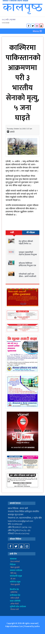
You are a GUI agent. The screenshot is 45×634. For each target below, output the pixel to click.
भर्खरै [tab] (12, 232)
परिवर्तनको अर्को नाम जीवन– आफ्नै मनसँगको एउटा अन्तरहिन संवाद (27, 276)
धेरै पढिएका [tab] (30, 232)
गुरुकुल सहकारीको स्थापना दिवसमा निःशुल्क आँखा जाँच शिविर (28, 255)
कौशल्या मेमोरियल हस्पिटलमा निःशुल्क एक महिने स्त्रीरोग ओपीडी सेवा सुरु (28, 266)
